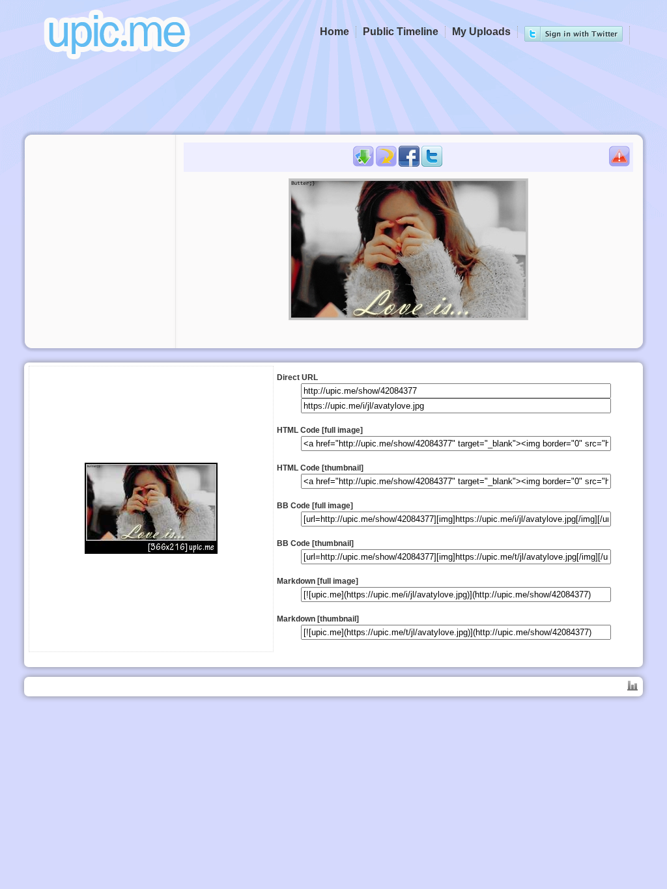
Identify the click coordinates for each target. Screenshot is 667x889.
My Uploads (481, 31)
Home (334, 31)
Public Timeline (400, 31)
